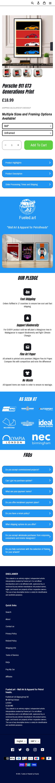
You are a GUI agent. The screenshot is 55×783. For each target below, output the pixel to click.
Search (8, 612)
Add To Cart (39, 145)
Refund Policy (11, 640)
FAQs (8, 662)
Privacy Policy (11, 633)
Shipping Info (11, 648)
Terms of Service (12, 655)
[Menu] (50, 3)
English (20, 741)
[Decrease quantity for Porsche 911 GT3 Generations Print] (5, 145)
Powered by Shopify (33, 774)
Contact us (10, 626)
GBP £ (33, 741)
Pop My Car (10, 669)
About (8, 619)
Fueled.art (24, 774)
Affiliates (9, 676)
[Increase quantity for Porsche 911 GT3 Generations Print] (18, 145)
